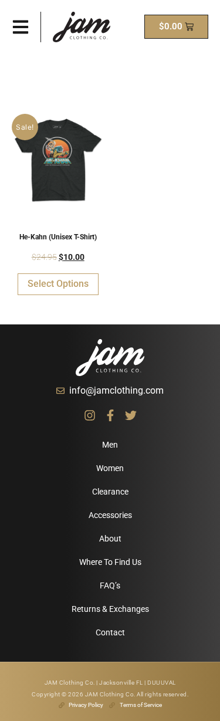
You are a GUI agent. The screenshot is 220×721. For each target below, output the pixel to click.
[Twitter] (131, 415)
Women (110, 468)
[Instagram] (90, 415)
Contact (110, 632)
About (110, 538)
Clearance (110, 491)
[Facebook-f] (110, 415)
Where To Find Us (110, 562)
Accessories (110, 515)
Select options (58, 283)
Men (110, 444)
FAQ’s (110, 585)
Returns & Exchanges (110, 609)
